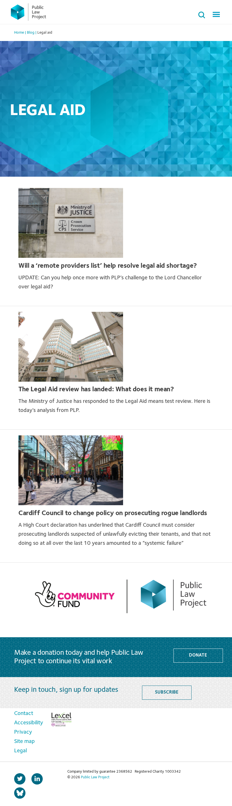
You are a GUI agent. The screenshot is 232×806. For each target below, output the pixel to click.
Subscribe (167, 692)
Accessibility (28, 723)
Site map (24, 741)
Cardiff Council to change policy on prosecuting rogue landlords (112, 513)
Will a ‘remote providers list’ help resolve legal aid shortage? (108, 266)
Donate (198, 655)
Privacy (23, 732)
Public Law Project (95, 777)
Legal (20, 751)
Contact (23, 713)
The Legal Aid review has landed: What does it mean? (96, 389)
